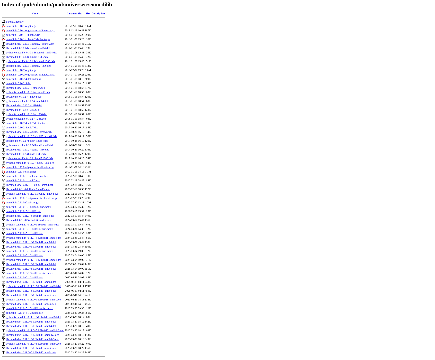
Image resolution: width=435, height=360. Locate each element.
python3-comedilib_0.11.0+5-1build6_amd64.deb (32, 224)
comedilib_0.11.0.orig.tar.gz (21, 171)
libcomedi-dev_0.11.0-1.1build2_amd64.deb (30, 184)
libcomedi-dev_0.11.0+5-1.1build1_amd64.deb (31, 246)
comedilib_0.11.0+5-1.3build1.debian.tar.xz (29, 251)
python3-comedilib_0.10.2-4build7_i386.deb (30, 162)
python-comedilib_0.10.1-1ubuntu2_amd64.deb (31, 52)
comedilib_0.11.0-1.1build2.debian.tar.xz (28, 176)
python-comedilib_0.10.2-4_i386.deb (26, 118)
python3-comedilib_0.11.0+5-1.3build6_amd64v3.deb (35, 330)
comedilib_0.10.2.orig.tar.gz (21, 70)
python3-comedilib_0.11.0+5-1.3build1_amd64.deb (33, 259)
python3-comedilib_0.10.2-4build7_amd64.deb (31, 136)
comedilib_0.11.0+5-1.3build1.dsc (24, 255)
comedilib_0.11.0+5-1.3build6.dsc (24, 312)
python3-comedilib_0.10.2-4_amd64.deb (28, 92)
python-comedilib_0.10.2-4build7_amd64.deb (30, 145)
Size (88, 13)
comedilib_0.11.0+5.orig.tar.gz (22, 202)
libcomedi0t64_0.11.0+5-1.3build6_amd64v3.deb (32, 334)
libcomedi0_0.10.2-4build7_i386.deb (26, 154)
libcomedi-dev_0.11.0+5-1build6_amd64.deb (30, 215)
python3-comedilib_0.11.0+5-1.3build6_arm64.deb (33, 343)
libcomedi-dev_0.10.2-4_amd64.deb (25, 87)
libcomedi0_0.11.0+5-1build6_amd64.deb (28, 220)
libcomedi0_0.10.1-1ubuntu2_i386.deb (27, 56)
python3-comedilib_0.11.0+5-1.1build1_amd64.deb (33, 237)
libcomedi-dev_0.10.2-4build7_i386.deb (27, 149)
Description (98, 13)
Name (35, 13)
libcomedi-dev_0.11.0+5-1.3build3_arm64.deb (31, 303)
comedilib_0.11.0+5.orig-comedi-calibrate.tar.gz (31, 198)
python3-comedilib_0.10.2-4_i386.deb (26, 114)
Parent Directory (15, 21)
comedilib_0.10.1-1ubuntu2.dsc (23, 34)
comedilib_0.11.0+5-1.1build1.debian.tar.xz (29, 229)
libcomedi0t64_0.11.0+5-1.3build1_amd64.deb (31, 264)
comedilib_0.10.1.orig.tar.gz (21, 26)
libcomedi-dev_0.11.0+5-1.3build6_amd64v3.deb (32, 339)
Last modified (74, 13)
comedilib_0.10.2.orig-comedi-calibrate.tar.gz (30, 74)
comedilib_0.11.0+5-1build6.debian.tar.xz (28, 206)
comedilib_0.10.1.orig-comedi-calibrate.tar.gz (30, 30)
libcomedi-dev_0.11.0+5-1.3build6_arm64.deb (31, 352)
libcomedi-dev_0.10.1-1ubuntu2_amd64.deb (30, 43)
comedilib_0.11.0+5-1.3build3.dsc (24, 277)
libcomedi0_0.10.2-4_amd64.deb (23, 96)
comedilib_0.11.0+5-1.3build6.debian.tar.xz (29, 308)
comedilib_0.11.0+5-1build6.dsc (23, 211)
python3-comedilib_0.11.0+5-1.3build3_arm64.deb (33, 299)
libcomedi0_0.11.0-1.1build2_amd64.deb (28, 189)
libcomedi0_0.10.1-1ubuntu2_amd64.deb (28, 48)
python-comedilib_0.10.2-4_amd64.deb (27, 101)
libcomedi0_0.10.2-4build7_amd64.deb (27, 140)
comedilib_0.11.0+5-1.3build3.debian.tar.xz (29, 273)
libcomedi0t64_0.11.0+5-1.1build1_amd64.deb (31, 242)
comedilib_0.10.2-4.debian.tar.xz (23, 79)
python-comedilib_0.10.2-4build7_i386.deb (29, 158)
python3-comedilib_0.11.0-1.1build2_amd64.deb (32, 193)
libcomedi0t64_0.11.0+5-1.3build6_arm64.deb (31, 348)
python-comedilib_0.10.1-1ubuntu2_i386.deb (30, 61)
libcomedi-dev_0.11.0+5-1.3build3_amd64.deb (31, 290)
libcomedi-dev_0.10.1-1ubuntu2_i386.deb (28, 65)
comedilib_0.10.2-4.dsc (18, 83)
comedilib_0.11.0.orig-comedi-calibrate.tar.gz (30, 167)
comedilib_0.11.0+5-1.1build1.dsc (24, 233)
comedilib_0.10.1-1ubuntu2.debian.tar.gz (28, 39)
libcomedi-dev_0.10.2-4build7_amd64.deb (29, 131)
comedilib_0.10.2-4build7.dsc (22, 127)
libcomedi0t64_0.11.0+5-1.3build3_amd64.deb (31, 281)
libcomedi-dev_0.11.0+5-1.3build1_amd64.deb (31, 268)
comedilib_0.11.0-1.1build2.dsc (23, 180)
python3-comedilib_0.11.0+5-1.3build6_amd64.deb (33, 317)
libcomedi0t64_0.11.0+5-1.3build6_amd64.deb (31, 321)
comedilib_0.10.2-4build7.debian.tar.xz (27, 123)
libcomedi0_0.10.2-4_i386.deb (22, 109)
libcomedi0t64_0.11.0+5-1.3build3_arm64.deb (31, 295)
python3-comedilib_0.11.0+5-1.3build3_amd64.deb (33, 286)
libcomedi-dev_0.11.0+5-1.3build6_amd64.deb (31, 326)
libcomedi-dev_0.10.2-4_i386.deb (24, 105)
